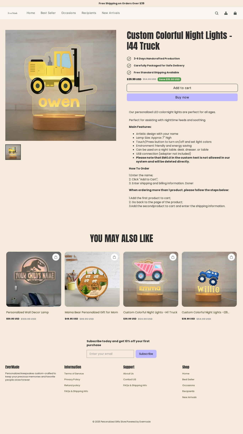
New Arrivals (189, 397)
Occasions (188, 385)
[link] (68, 13)
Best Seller (188, 379)
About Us (128, 373)
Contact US (129, 379)
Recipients (188, 391)
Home (185, 373)
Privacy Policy (72, 379)
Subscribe (146, 354)
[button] (216, 13)
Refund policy (72, 385)
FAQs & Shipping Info (76, 391)
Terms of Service (74, 373)
